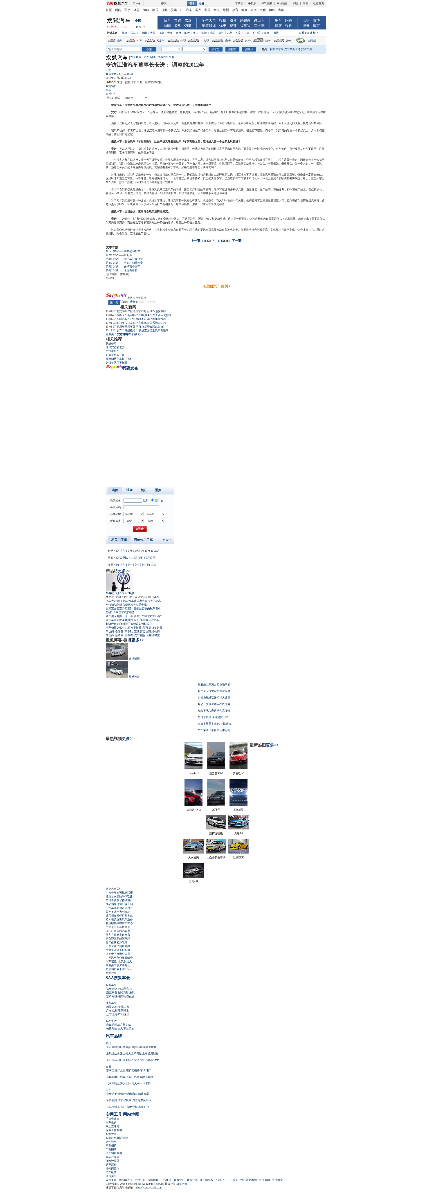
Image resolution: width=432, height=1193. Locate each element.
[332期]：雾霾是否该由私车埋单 (141, 608)
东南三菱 (111, 1070)
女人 (217, 10)
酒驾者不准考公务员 (118, 953)
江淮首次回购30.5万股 (119, 896)
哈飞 (137, 1100)
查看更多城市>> (308, 32)
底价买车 (111, 1176)
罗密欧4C (238, 773)
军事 (127, 10)
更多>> (167, 539)
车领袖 (110, 604)
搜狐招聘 (153, 1180)
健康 (244, 10)
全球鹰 (128, 1093)
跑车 (289, 40)
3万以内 (120, 550)
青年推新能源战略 (116, 942)
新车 (167, 20)
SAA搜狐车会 (118, 977)
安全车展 (306, 49)
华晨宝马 (122, 1070)
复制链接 (111, 86)
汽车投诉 (111, 1122)
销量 (187, 25)
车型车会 (111, 984)
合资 (108, 1066)
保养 (278, 25)
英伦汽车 (117, 1100)
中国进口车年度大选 (118, 927)
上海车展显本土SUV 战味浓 (214, 723)
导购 (177, 20)
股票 (174, 10)
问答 (288, 20)
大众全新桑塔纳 (216, 857)
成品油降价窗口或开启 (119, 904)
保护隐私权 (206, 1180)
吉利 (114, 1093)
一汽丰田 (145, 1083)
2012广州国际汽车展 (118, 930)
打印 (108, 90)
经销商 (245, 20)
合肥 (275, 32)
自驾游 (110, 1024)
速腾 (109, 996)
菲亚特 (116, 996)
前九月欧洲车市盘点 (118, 934)
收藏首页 (318, 3)
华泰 (120, 1093)
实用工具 (114, 1114)
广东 (109, 1010)
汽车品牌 (114, 1036)
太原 (152, 32)
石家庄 (134, 32)
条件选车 (111, 1141)
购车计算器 (112, 1157)
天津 (124, 32)
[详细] (156, 597)
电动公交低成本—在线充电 (214, 704)
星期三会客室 (114, 608)
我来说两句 (119, 74)
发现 (124, 233)
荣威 (114, 1106)
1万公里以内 (123, 557)
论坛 (306, 20)
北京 (114, 1006)
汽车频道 (135, 57)
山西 (126, 1006)
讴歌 (131, 1047)
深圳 (126, 1014)
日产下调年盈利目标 (118, 911)
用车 (278, 20)
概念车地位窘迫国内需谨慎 (214, 710)
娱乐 (155, 10)
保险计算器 (112, 1160)
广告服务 (166, 1180)
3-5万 (129, 550)
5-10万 (136, 550)
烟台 (178, 32)
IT (181, 10)
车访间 (110, 631)
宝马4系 (193, 881)
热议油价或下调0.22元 (119, 969)
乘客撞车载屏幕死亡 (118, 965)
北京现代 (148, 1076)
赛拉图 (130, 996)
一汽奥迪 (136, 1076)
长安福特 (134, 1070)
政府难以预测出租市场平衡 (214, 684)
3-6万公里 (149, 557)
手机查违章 (112, 1118)
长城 (109, 1106)
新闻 (118, 10)
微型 (120, 40)
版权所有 (181, 1183)
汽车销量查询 (114, 1153)
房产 (198, 10)
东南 (141, 1106)
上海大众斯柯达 (132, 1053)
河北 (126, 1010)
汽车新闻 (149, 57)
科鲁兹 (116, 992)
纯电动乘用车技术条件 (119, 358)
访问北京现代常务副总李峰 (130, 604)
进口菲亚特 (124, 1060)
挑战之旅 (120, 1024)
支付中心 (140, 1180)
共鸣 (311, 229)
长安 (136, 620)
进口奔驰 (111, 1047)
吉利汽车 (154, 620)
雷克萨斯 (151, 1047)
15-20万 (155, 550)
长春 (247, 32)
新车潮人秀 (112, 616)
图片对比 (122, 1137)
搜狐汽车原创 (166, 57)
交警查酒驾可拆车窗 (118, 950)
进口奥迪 (122, 1047)
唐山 (144, 32)
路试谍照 (134, 658)
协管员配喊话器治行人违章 (214, 697)
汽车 (189, 10)
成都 (114, 1010)
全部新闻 (264, 1180)
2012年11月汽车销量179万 (132, 627)
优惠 (222, 25)
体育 (136, 10)
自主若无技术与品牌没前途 (214, 691)
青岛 (170, 32)
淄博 (204, 32)
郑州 (229, 32)
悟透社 (119, 635)
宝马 (129, 988)
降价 (177, 25)
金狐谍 (129, 635)
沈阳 (212, 32)
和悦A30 (142, 218)
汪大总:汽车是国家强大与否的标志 (140, 600)
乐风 (132, 992)
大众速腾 (193, 857)
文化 (263, 10)
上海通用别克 (150, 1053)
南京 (266, 32)
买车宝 (245, 25)
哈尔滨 (257, 32)
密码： (165, 3)
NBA (146, 10)
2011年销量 (155, 627)
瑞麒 (141, 1093)
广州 (120, 1014)
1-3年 (129, 564)
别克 (109, 992)
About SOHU (223, 1180)
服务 (306, 25)
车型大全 (209, 20)
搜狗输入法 (125, 1180)
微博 (316, 20)
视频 (164, 10)
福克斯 (125, 992)
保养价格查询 (114, 1130)
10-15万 (145, 550)
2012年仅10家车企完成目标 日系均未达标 (141, 322)
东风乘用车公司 (115, 355)
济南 (161, 32)
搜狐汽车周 (277, 49)
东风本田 (111, 1076)
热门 (108, 1043)
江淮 (307, 112)
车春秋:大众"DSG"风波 (120, 593)
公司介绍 (238, 1180)
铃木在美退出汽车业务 (119, 919)
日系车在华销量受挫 (118, 946)
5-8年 (143, 564)
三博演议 (139, 631)
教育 (235, 10)
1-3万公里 (137, 557)
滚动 (305, 3)
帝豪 (109, 1100)
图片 (233, 20)
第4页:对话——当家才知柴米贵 (124, 262)
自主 (108, 1090)
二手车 (259, 25)
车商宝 (239, 3)
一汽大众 (134, 1083)
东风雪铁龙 (152, 1060)
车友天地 (128, 1028)
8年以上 (151, 564)
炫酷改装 (134, 676)
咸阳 (109, 1006)
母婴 (226, 10)
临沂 (187, 32)
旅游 (253, 10)
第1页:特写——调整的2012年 (123, 251)
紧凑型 (160, 40)
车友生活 (111, 1020)
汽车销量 (111, 627)
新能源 (312, 40)
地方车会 (111, 1002)
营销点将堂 (153, 635)
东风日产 (145, 1070)
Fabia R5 (238, 809)
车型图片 (111, 1149)
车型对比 (209, 25)
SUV (268, 40)
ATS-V (216, 809)
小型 (139, 40)
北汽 (130, 620)
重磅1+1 (110, 612)
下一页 (236, 241)
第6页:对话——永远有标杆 (121, 270)
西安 (238, 32)
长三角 (110, 1028)
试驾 (187, 20)
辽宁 (109, 1014)
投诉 (288, 25)
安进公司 (111, 343)
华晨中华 (128, 1100)
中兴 (126, 1106)
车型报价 (111, 1145)
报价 (222, 20)
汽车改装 (111, 1172)
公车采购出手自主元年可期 (214, 730)
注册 (201, 3)
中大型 (205, 40)
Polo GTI (194, 773)
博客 (281, 10)
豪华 (228, 40)
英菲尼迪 (140, 1047)
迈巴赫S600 (216, 773)
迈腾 (123, 988)
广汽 (146, 1106)
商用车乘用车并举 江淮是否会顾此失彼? (140, 326)
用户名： (138, 3)
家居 (207, 10)
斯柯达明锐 (216, 833)
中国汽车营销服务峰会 (119, 957)
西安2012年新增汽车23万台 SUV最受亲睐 (141, 311)
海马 (135, 1093)
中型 (183, 40)
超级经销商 (112, 623)
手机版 (252, 3)
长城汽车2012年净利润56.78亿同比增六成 (141, 319)
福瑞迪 (110, 988)
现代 (151, 211)
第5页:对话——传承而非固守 (123, 266)
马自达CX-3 (194, 809)
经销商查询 (112, 1168)
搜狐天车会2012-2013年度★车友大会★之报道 (144, 315)
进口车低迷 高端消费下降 (213, 717)
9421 (128, 1024)
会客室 (119, 631)
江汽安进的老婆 (115, 347)
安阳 (120, 1006)
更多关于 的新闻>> (124, 334)
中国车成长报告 (125, 612)
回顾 (295, 3)
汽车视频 (139, 635)
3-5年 (136, 564)
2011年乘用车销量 (116, 362)
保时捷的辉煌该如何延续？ (136, 623)
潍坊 (195, 32)
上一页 (195, 241)
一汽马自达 (124, 1076)
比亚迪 (144, 620)
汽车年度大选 (292, 49)
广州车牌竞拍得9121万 (119, 908)
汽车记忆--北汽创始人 (119, 961)
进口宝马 (111, 1060)
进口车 (259, 20)
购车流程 (111, 1164)
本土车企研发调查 (116, 620)
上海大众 (122, 1083)
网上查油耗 (112, 1126)
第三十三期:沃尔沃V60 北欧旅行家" (141, 616)
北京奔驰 (111, 1083)
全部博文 (277, 1180)
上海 (114, 1014)
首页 (109, 10)
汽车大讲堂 (112, 600)
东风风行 (145, 1100)
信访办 (110, 635)
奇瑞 (109, 1093)
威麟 (146, 1093)
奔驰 (123, 996)
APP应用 (266, 3)
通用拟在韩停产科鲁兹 (119, 915)
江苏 (120, 1010)
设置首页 (111, 1180)
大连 (221, 32)
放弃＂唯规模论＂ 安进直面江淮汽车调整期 (143, 330)
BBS (272, 10)
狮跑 (117, 988)
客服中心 (179, 1180)
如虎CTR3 (239, 857)
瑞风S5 (183, 105)
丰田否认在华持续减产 (119, 900)
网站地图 (282, 3)
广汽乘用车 (112, 351)
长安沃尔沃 (138, 1060)
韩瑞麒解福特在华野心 (119, 923)
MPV (248, 40)
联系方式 (192, 1180)
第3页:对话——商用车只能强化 (124, 259)
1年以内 (120, 564)
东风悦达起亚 (114, 1053)
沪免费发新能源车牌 (118, 938)
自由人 (119, 1028)
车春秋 (129, 631)
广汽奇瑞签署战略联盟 (119, 892)
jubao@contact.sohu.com (148, 1187)
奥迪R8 (238, 833)
